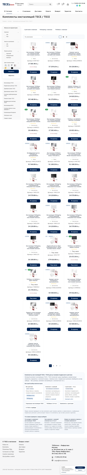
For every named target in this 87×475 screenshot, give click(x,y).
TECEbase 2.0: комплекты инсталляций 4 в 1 (61, 29)
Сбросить (11, 75)
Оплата (21, 444)
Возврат (21, 449)
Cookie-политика (8, 454)
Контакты (6, 447)
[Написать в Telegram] (77, 5)
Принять (80, 470)
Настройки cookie (9, 456)
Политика (63, 472)
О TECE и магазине (9, 442)
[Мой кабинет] (68, 4)
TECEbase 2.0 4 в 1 (51, 403)
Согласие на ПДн (8, 452)
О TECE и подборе (31, 407)
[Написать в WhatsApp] (80, 5)
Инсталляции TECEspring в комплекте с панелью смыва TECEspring (46, 29)
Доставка (22, 447)
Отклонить (80, 467)
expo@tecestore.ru (61, 460)
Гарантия (22, 452)
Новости (5, 444)
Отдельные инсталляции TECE (34, 403)
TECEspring (30, 398)
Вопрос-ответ (24, 442)
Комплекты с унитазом (66, 403)
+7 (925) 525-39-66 (79, 3)
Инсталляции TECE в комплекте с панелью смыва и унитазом (30, 29)
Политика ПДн (7, 449)
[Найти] (50, 4)
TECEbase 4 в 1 (30, 395)
